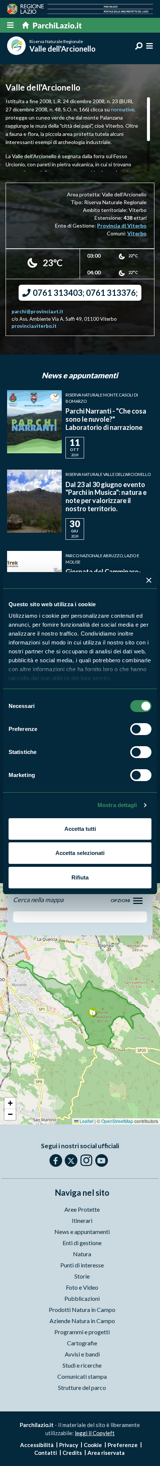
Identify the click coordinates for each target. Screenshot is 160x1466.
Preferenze (123, 1444)
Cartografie (82, 1342)
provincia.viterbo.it (34, 326)
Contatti (45, 1452)
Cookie (93, 1444)
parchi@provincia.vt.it (37, 311)
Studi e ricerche (82, 1365)
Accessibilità (37, 1444)
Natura (82, 1253)
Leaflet (86, 1121)
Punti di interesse (82, 1265)
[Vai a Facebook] (55, 1160)
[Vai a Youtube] (101, 1160)
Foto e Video (82, 1287)
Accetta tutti (80, 829)
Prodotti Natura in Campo (82, 1309)
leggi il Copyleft (95, 1433)
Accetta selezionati (80, 853)
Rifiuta (80, 877)
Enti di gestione (82, 1242)
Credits (72, 1452)
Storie (82, 1276)
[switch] (140, 729)
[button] (92, 1012)
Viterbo (137, 233)
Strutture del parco (82, 1387)
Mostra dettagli (117, 805)
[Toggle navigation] (138, 901)
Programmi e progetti (82, 1331)
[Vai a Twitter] (71, 1160)
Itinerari (82, 1220)
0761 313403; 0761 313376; (84, 293)
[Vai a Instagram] (86, 1160)
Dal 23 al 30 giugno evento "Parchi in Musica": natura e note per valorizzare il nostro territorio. (106, 496)
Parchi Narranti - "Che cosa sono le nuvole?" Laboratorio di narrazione (105, 419)
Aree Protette (82, 1209)
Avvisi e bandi (82, 1354)
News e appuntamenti (82, 1231)
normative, (123, 109)
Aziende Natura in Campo (82, 1320)
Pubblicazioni (82, 1298)
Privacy (68, 1444)
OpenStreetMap (117, 1121)
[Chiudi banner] (148, 580)
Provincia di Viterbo (122, 225)
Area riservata (106, 1452)
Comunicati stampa (82, 1376)
